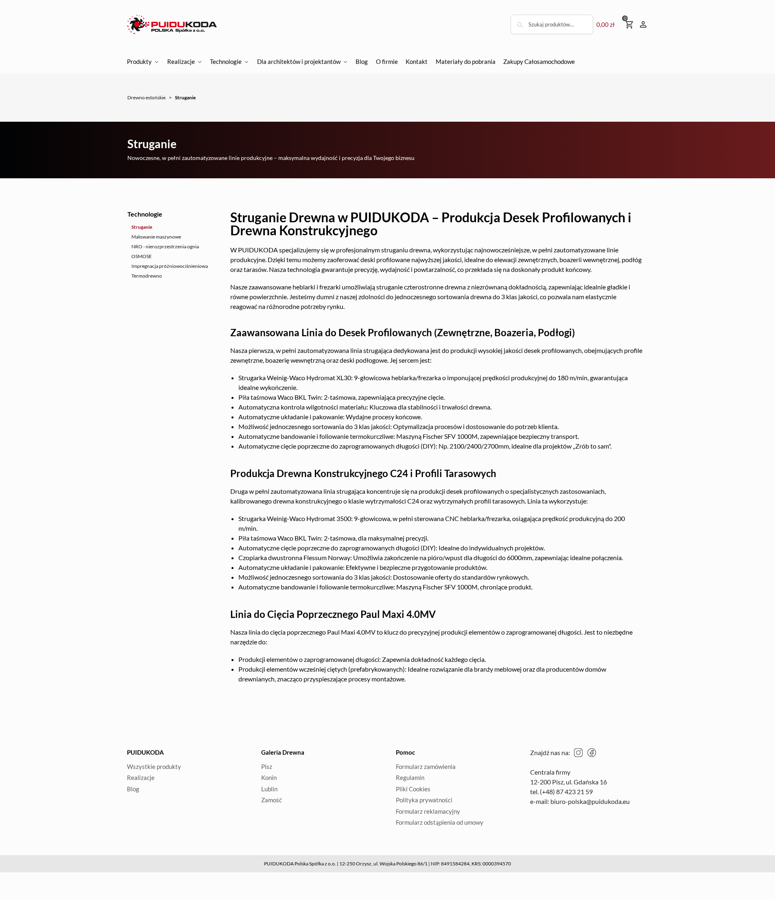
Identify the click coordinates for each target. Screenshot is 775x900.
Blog (133, 789)
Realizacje (141, 777)
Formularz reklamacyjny (428, 811)
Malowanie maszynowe (156, 237)
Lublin (269, 789)
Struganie (141, 227)
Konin (269, 777)
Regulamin (410, 777)
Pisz (266, 766)
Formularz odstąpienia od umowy (439, 822)
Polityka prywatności (424, 800)
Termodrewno (146, 276)
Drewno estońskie (146, 97)
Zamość (271, 800)
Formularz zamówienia (426, 766)
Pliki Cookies (413, 789)
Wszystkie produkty (154, 766)
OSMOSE (141, 256)
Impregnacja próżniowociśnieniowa (169, 266)
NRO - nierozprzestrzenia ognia (165, 246)
